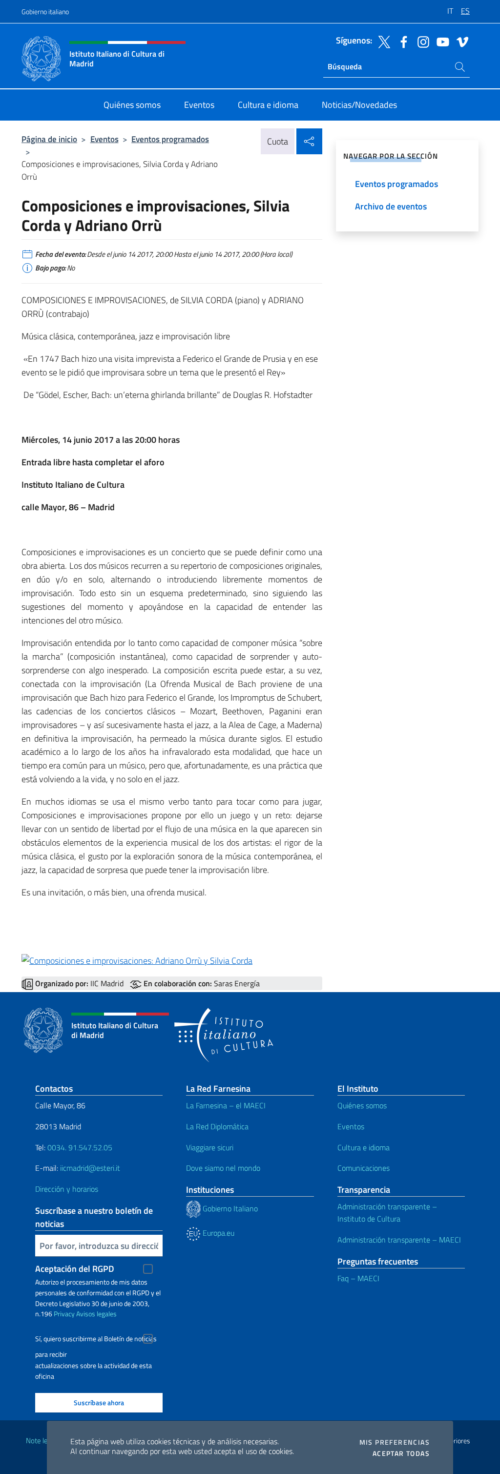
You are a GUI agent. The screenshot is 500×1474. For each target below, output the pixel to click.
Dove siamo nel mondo (223, 1168)
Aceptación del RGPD (74, 1268)
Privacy (64, 1313)
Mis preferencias (394, 1442)
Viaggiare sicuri (209, 1147)
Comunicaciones (363, 1168)
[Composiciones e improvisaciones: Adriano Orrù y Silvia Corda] (136, 959)
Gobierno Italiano (229, 1208)
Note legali (42, 1440)
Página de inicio (49, 139)
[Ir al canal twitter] (382, 41)
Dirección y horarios (66, 1189)
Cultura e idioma (363, 1147)
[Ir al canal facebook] (401, 41)
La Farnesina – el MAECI (226, 1105)
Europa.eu (217, 1233)
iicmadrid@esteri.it (90, 1168)
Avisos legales (96, 1313)
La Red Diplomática (217, 1126)
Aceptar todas (401, 1453)
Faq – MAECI (358, 1278)
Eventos (104, 139)
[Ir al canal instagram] (421, 41)
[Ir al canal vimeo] (460, 41)
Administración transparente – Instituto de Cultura (387, 1213)
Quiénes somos (362, 1105)
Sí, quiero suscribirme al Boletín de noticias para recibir (96, 1340)
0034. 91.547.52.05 (78, 1147)
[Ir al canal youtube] (440, 41)
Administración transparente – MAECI (399, 1240)
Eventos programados (170, 139)
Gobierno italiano (45, 11)
